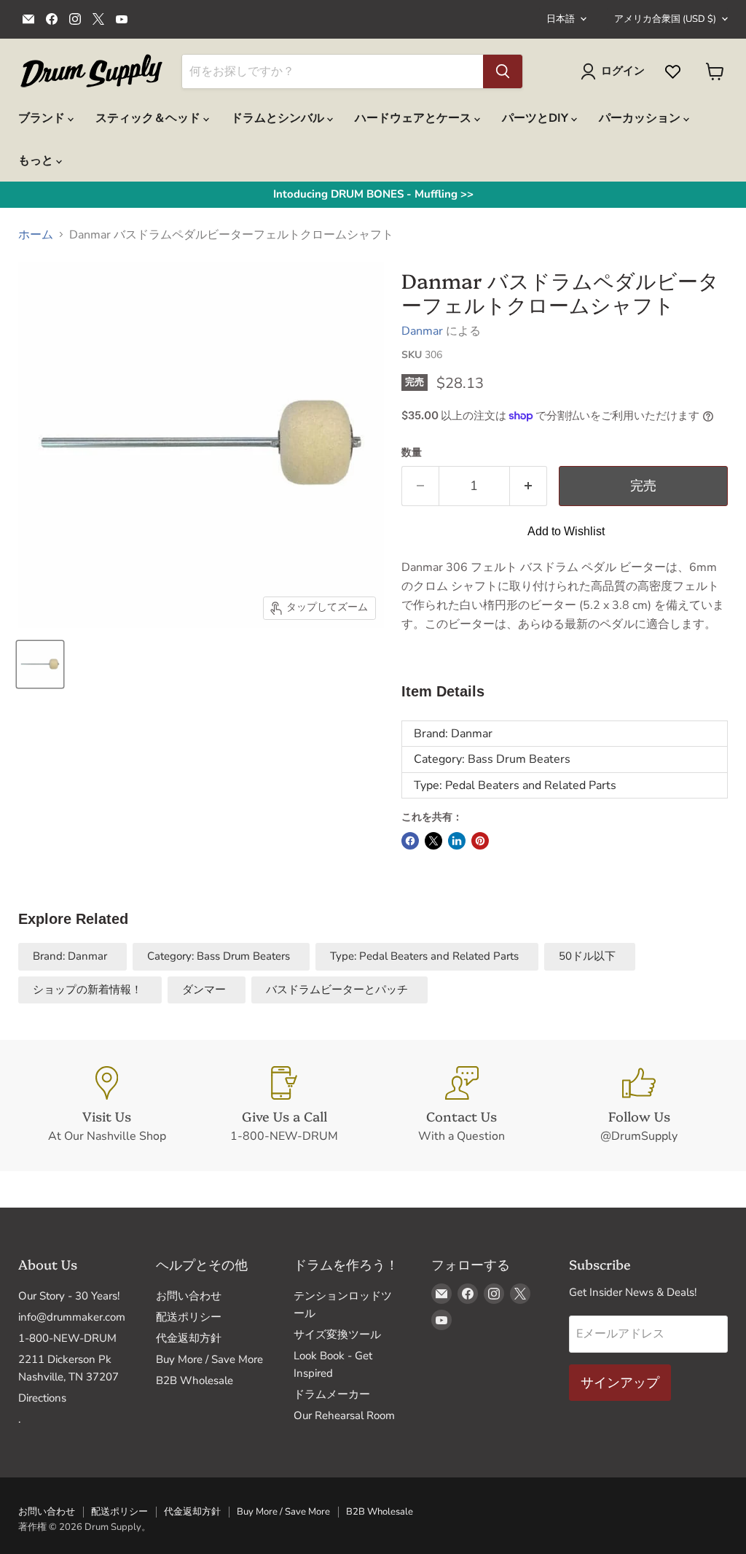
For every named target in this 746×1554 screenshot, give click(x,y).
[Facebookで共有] (410, 841)
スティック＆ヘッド (149, 118)
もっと (37, 160)
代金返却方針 (188, 1338)
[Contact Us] (462, 1105)
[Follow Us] (640, 1105)
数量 (411, 453)
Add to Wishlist (566, 531)
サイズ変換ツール (337, 1334)
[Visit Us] (107, 1105)
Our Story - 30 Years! (68, 1296)
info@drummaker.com (71, 1317)
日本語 (560, 19)
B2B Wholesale (194, 1380)
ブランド (43, 118)
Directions (42, 1398)
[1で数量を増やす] (528, 486)
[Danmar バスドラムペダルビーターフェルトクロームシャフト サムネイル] (40, 664)
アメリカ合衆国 (665, 19)
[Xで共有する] (433, 841)
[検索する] (502, 71)
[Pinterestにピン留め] (480, 841)
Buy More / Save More (209, 1359)
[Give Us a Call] (285, 1105)
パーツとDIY (536, 118)
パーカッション (641, 118)
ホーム (35, 234)
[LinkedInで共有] (457, 841)
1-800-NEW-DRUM (67, 1338)
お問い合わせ (188, 1296)
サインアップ (620, 1382)
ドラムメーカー (332, 1394)
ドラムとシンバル (279, 118)
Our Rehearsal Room (344, 1415)
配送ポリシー (188, 1317)
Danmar (422, 331)
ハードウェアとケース (414, 118)
